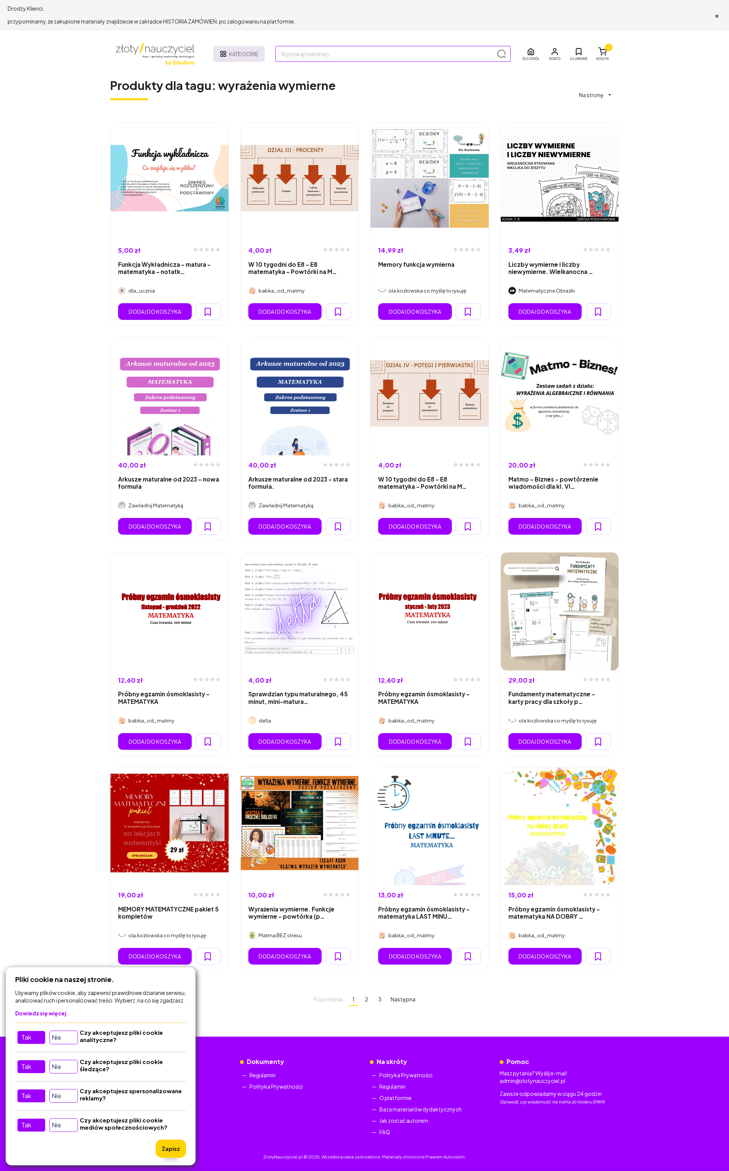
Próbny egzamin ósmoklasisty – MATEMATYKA (424, 697)
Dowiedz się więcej (40, 1013)
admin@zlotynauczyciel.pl (532, 1080)
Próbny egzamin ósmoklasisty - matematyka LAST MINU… (424, 912)
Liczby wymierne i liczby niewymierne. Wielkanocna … (550, 268)
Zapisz (171, 1148)
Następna (403, 999)
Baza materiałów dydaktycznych (420, 1109)
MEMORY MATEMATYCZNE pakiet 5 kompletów (168, 912)
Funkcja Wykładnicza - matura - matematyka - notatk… (164, 268)
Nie (56, 1037)
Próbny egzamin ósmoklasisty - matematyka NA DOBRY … (554, 912)
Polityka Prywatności (276, 1086)
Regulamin (262, 1075)
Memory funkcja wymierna (416, 264)
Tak (26, 1037)
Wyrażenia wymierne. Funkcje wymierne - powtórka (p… (291, 912)
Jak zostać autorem (403, 1120)
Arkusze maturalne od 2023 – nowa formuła (168, 482)
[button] (555, 54)
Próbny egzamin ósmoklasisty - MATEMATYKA (164, 697)
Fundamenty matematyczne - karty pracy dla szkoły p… (551, 697)
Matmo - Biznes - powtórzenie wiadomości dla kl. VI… (553, 482)
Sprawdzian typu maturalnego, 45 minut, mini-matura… (298, 697)
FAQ (384, 1132)
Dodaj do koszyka (155, 311)
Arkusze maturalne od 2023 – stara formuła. (298, 482)
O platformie (395, 1097)
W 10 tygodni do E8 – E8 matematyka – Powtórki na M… (292, 268)
